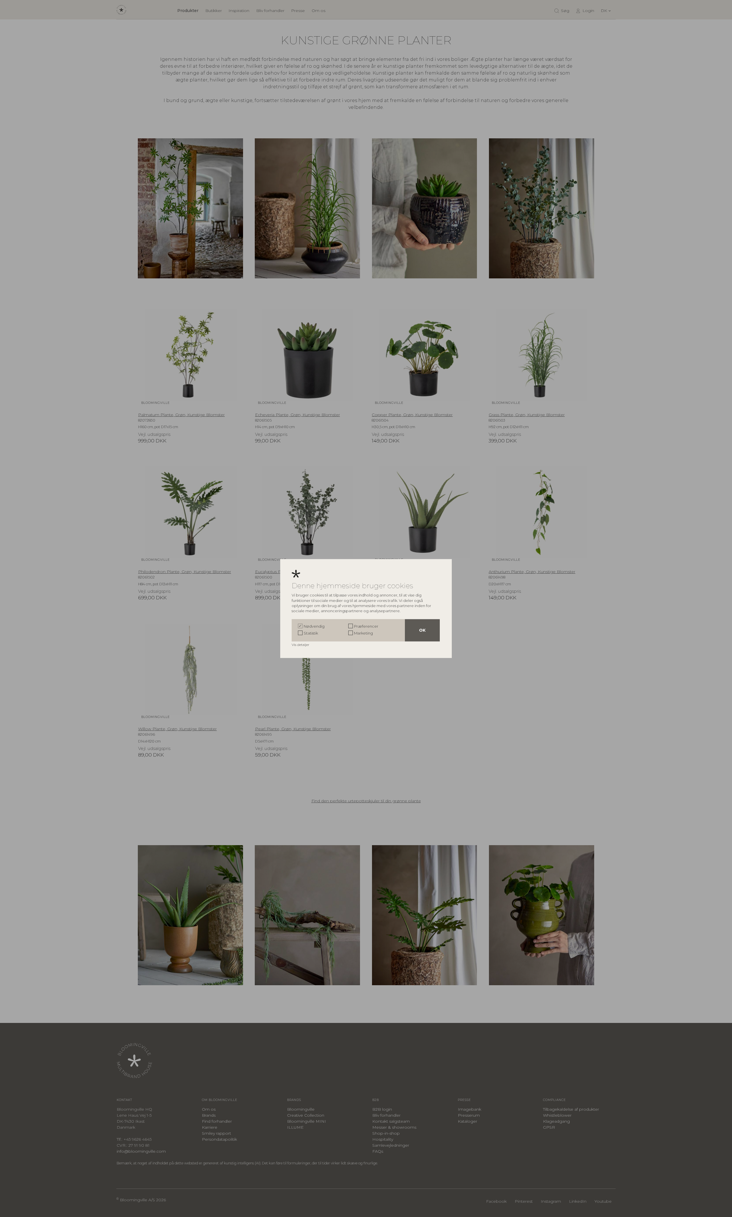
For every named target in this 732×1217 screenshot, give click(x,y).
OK (422, 630)
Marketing (363, 633)
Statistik (311, 633)
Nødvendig (314, 626)
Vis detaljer (301, 645)
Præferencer (366, 626)
